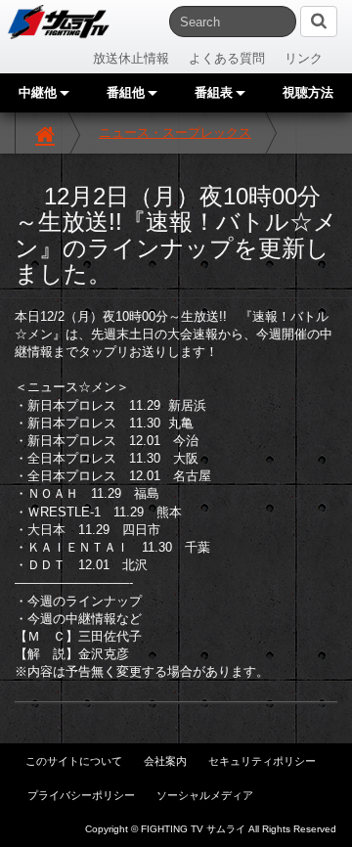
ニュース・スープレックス (175, 132)
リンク (304, 58)
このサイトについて (73, 761)
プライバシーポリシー (81, 795)
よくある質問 (227, 58)
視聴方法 (308, 92)
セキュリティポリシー (262, 761)
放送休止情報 (131, 58)
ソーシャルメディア (204, 795)
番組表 (216, 92)
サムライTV (59, 22)
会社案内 (165, 761)
